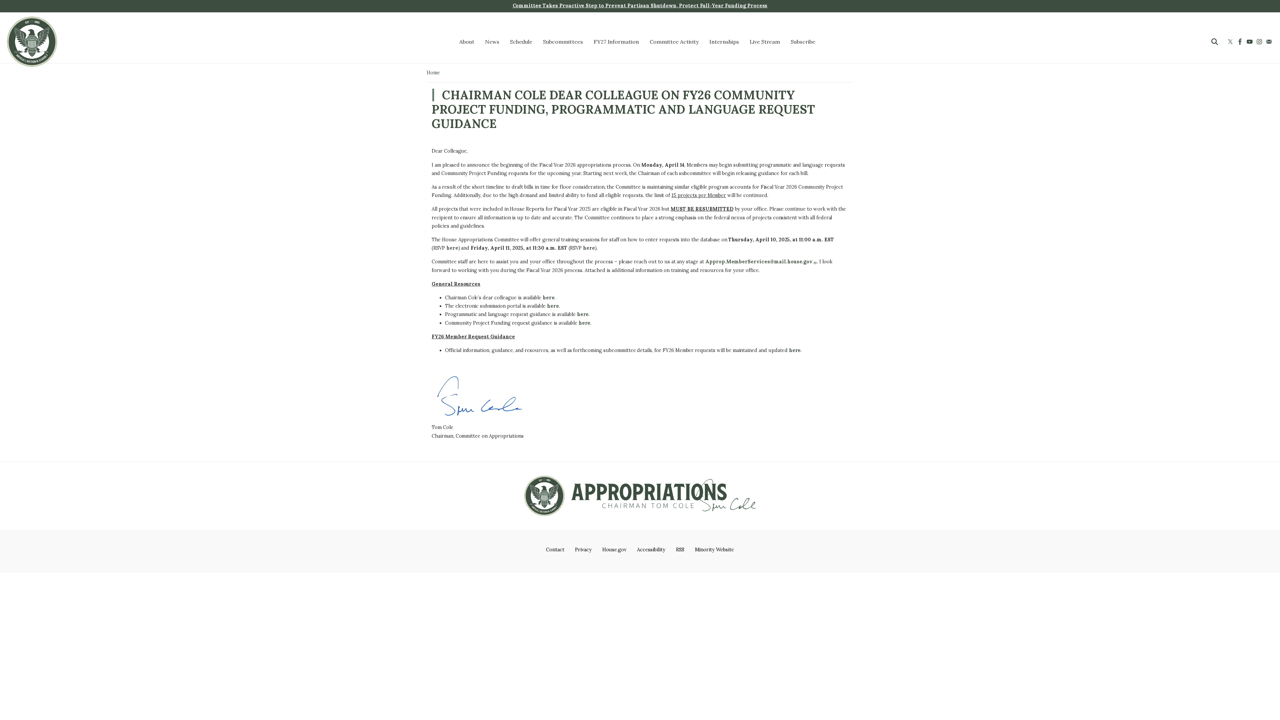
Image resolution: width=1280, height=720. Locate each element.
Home (433, 73)
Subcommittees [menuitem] (563, 41)
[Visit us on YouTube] (1250, 42)
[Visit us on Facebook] (1241, 42)
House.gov (614, 550)
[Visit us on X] (1231, 42)
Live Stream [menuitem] (765, 41)
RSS (680, 550)
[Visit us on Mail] (1270, 42)
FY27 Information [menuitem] (616, 41)
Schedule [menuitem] (521, 41)
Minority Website (714, 550)
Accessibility (651, 550)
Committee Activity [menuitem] (674, 41)
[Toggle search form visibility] (1214, 41)
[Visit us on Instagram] (1260, 42)
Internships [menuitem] (724, 41)
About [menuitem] (466, 41)
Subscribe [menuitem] (803, 41)
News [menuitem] (492, 41)
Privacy (583, 550)
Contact (555, 550)
